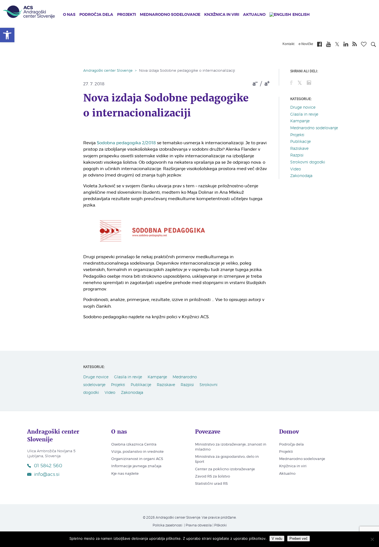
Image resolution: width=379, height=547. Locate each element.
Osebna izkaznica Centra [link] (133, 444)
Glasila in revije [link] (304, 114)
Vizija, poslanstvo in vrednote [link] (137, 452)
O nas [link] (69, 15)
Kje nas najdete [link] (125, 474)
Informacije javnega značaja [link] (136, 466)
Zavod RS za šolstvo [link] (212, 476)
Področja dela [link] (96, 15)
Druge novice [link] (302, 108)
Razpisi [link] (297, 155)
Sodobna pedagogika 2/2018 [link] (126, 143)
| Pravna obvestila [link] (197, 525)
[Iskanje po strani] (373, 45)
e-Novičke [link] (306, 44)
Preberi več (298, 538)
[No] (372, 539)
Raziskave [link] (299, 149)
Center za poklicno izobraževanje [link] (225, 469)
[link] (7, 35)
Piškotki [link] (220, 525)
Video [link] (295, 169)
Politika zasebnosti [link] (167, 525)
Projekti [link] (126, 15)
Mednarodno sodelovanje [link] (170, 15)
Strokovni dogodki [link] (307, 162)
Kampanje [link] (300, 121)
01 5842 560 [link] (48, 465)
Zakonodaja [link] (301, 176)
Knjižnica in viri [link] (221, 15)
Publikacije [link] (300, 142)
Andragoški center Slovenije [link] (108, 71)
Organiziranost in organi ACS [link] (137, 459)
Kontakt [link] (288, 44)
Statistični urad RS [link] (211, 484)
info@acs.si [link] (46, 474)
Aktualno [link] (254, 15)
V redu (277, 538)
